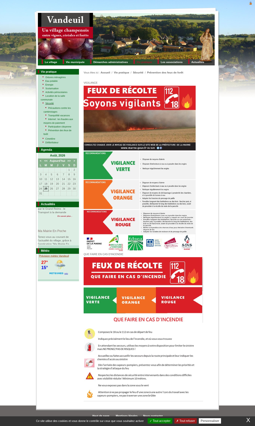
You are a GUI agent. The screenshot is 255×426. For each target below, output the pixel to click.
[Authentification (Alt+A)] (250, 2)
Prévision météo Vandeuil (54, 255)
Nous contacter (153, 415)
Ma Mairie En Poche (52, 210)
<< (46, 160)
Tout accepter (161, 420)
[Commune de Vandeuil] (65, 36)
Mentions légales (127, 415)
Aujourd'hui (57, 160)
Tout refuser (187, 420)
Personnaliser (210, 420)
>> (69, 160)
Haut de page (101, 415)
